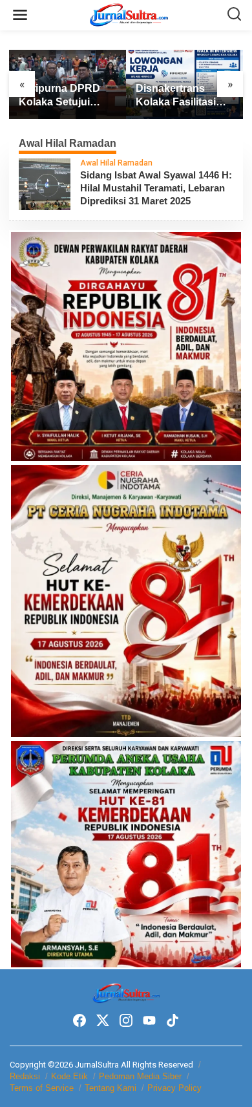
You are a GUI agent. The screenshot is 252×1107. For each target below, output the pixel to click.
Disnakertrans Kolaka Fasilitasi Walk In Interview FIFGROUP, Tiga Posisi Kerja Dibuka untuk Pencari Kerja (184, 96)
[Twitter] (102, 1020)
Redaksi (25, 1076)
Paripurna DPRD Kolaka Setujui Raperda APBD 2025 (59, 96)
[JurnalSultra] (128, 14)
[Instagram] (126, 1020)
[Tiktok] (172, 1020)
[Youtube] (149, 1020)
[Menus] (20, 15)
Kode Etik (69, 1076)
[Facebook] (79, 1020)
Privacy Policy (174, 1088)
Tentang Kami (110, 1088)
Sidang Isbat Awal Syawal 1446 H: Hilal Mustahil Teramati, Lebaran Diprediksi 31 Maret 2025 (156, 187)
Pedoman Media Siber (140, 1076)
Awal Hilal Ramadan (116, 162)
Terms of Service (42, 1088)
